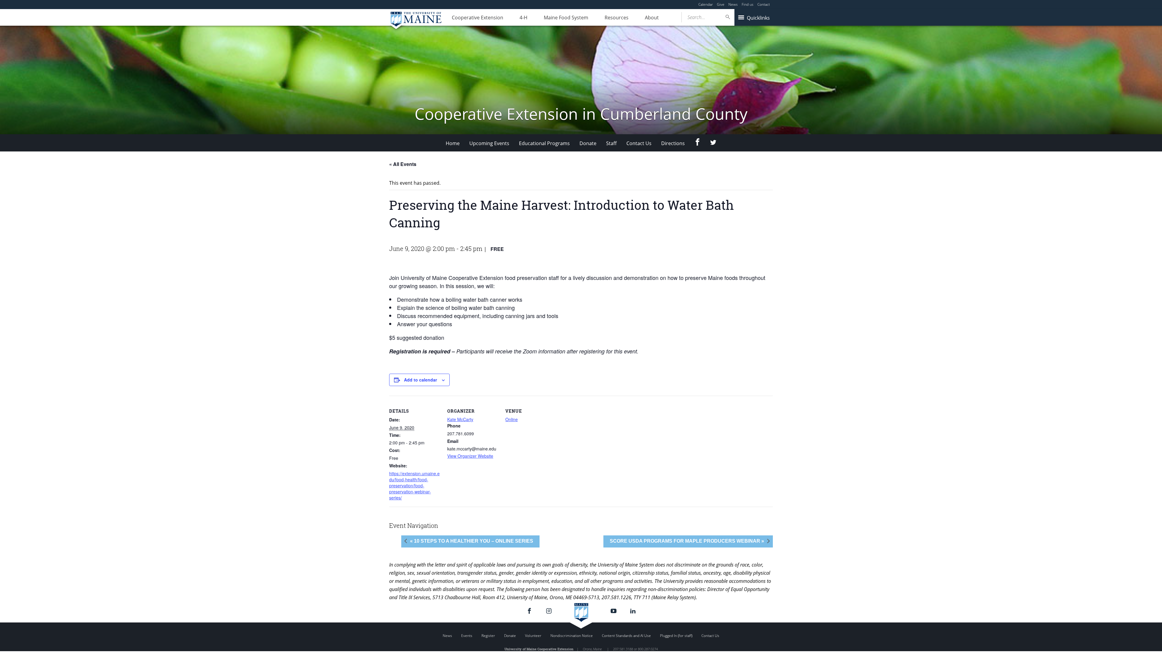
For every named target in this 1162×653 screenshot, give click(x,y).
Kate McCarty (460, 419)
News (733, 4)
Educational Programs (544, 143)
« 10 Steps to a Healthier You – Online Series (471, 541)
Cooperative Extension (477, 17)
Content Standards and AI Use (626, 635)
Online (511, 419)
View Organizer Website (470, 456)
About (652, 17)
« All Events (402, 164)
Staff (611, 143)
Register (488, 635)
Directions (673, 143)
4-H (523, 17)
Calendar (705, 4)
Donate (587, 143)
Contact (763, 4)
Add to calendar (420, 380)
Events (466, 635)
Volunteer (533, 635)
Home (453, 143)
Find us (747, 4)
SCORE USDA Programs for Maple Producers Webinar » (687, 541)
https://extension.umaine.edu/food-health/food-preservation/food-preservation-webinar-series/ (414, 485)
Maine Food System (566, 17)
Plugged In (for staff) (676, 635)
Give (720, 4)
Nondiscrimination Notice (571, 635)
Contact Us (639, 143)
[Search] (728, 17)
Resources (617, 17)
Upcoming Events (489, 143)
